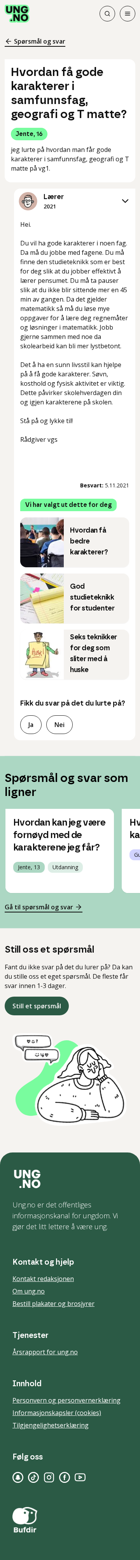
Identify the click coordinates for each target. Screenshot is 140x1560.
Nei (59, 724)
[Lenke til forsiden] (17, 14)
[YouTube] (80, 1477)
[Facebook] (64, 1477)
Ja (30, 724)
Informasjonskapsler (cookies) (56, 1412)
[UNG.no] (70, 1179)
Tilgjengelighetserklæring (50, 1425)
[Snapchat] (17, 1477)
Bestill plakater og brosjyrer (53, 1303)
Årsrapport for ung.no (45, 1352)
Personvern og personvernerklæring (66, 1400)
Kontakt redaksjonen (43, 1278)
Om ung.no (28, 1291)
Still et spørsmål (36, 1006)
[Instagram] (49, 1477)
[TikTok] (33, 1477)
